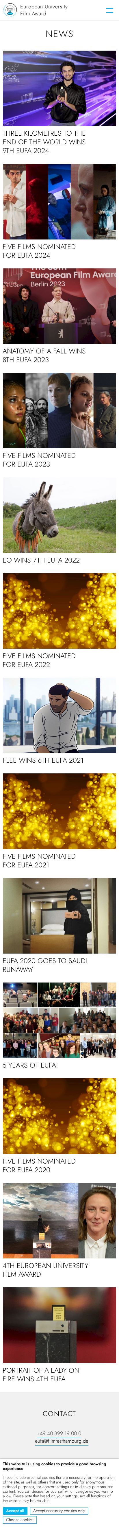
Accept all (15, 1511)
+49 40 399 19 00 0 (59, 1433)
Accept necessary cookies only (59, 1511)
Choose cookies (20, 1520)
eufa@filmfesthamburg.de (61, 1441)
